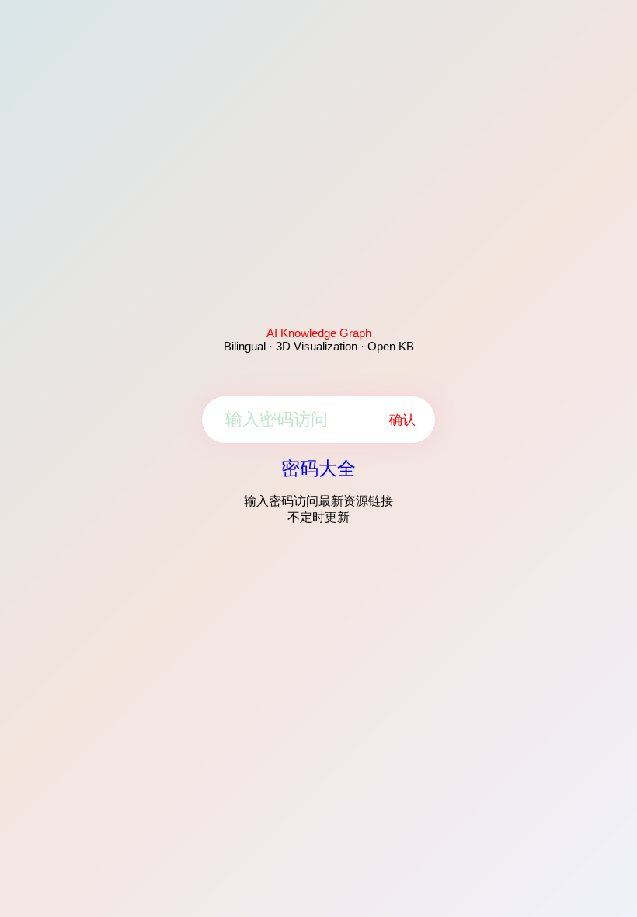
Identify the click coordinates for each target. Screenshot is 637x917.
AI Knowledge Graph (318, 333)
